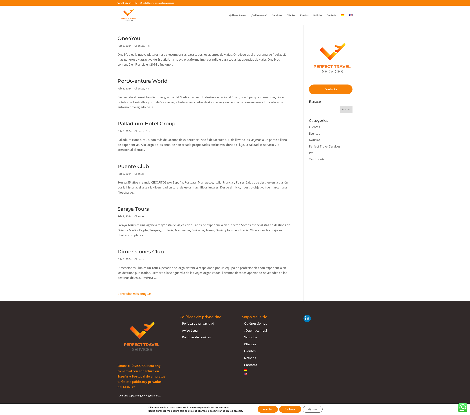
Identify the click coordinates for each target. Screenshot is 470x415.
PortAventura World (142, 81)
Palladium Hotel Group (146, 124)
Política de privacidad (198, 323)
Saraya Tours (133, 209)
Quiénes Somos (237, 15)
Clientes (291, 15)
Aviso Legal (190, 330)
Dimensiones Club (141, 252)
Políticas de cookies (196, 337)
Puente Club (133, 166)
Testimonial (317, 159)
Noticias (317, 15)
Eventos (304, 15)
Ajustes (312, 409)
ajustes (238, 411)
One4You (129, 38)
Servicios (277, 15)
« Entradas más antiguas (134, 294)
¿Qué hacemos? (259, 15)
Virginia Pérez (152, 395)
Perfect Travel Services (324, 146)
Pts (148, 45)
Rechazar (290, 409)
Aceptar (267, 409)
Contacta (331, 15)
